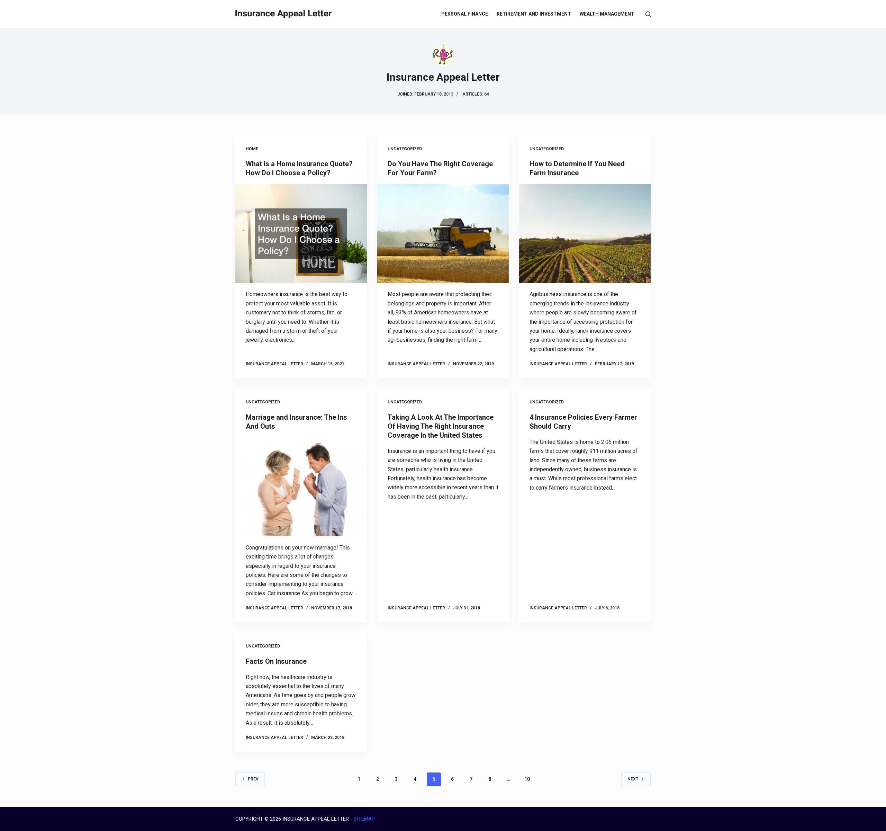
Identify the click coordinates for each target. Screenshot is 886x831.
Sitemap (364, 819)
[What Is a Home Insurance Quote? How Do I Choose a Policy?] (301, 233)
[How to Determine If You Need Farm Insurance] (585, 233)
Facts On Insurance (276, 661)
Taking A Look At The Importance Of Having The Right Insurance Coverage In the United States (441, 426)
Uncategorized (405, 148)
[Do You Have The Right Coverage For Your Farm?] (443, 233)
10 (527, 779)
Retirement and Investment (534, 14)
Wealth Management (607, 14)
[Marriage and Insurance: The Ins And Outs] (301, 487)
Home (252, 148)
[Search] (648, 14)
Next (632, 779)
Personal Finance (464, 14)
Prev (253, 779)
